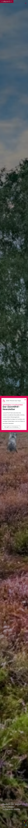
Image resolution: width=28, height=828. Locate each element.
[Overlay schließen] (25, 400)
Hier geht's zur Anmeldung (11, 427)
